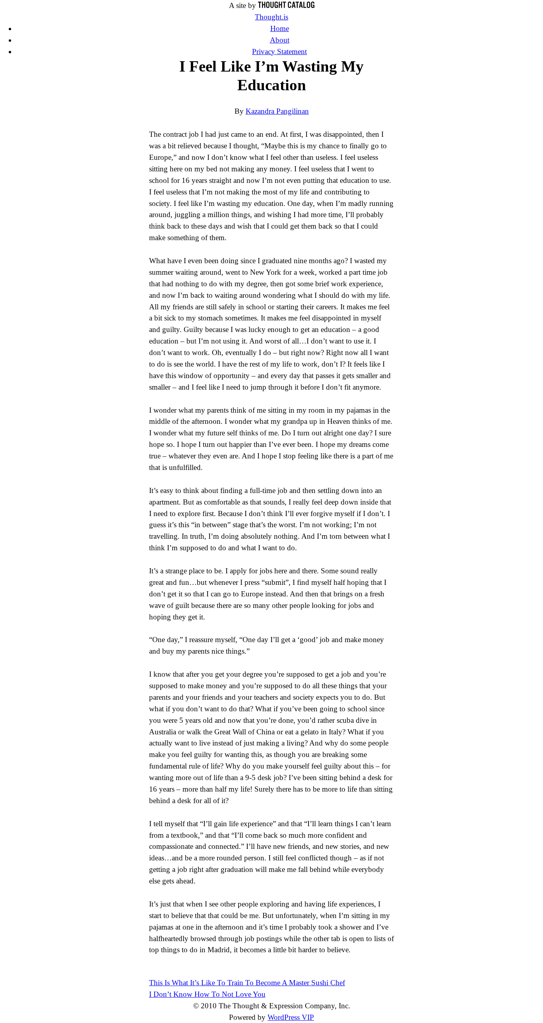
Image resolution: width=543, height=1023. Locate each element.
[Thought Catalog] (286, 5)
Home (279, 28)
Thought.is (271, 17)
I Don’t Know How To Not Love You (207, 994)
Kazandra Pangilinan (277, 111)
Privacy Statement (279, 51)
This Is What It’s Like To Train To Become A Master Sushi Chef (247, 982)
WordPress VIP (291, 1017)
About (279, 40)
